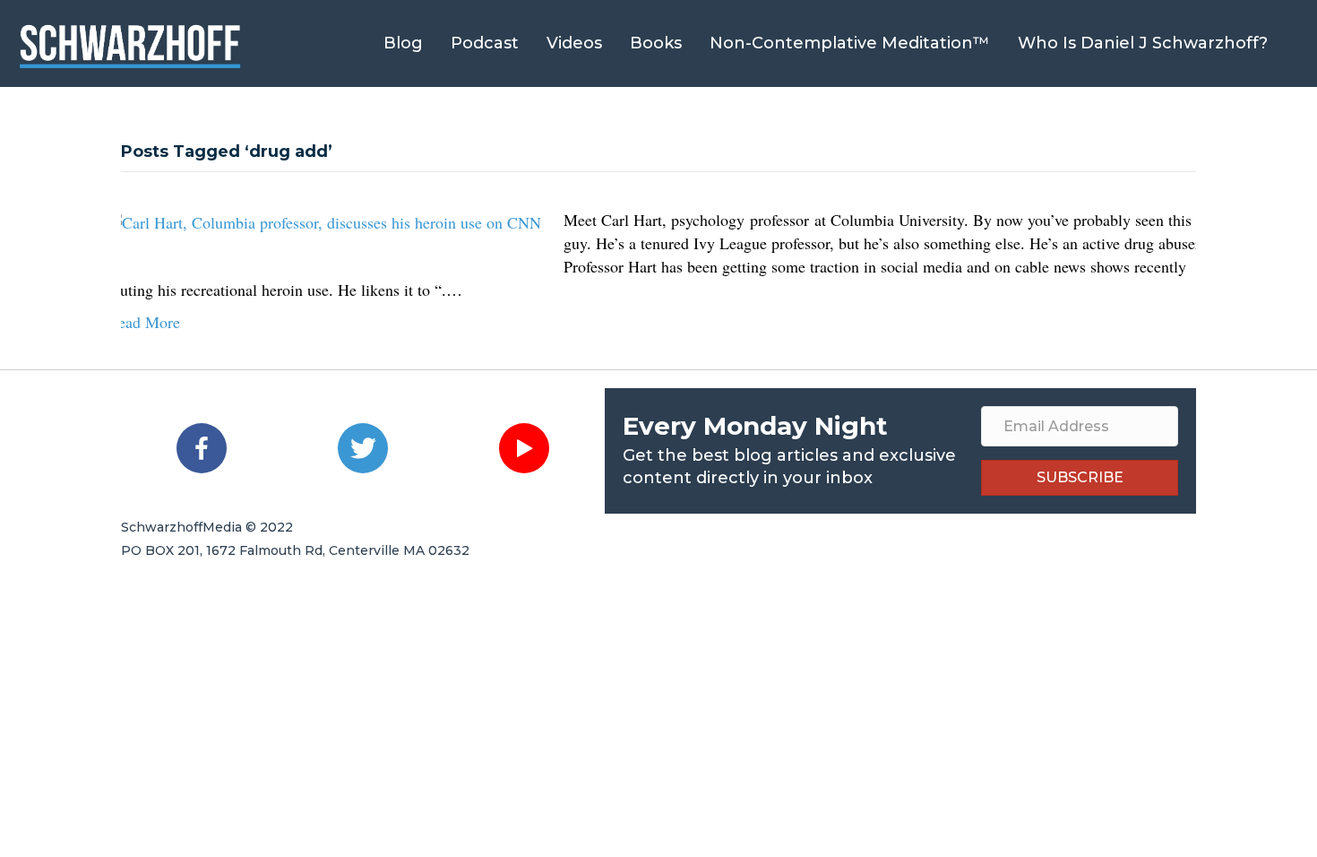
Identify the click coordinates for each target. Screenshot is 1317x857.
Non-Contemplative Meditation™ (850, 43)
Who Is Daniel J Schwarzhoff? (1143, 43)
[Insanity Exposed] (324, 219)
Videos (574, 43)
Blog (403, 43)
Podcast (485, 43)
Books (656, 43)
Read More (144, 322)
